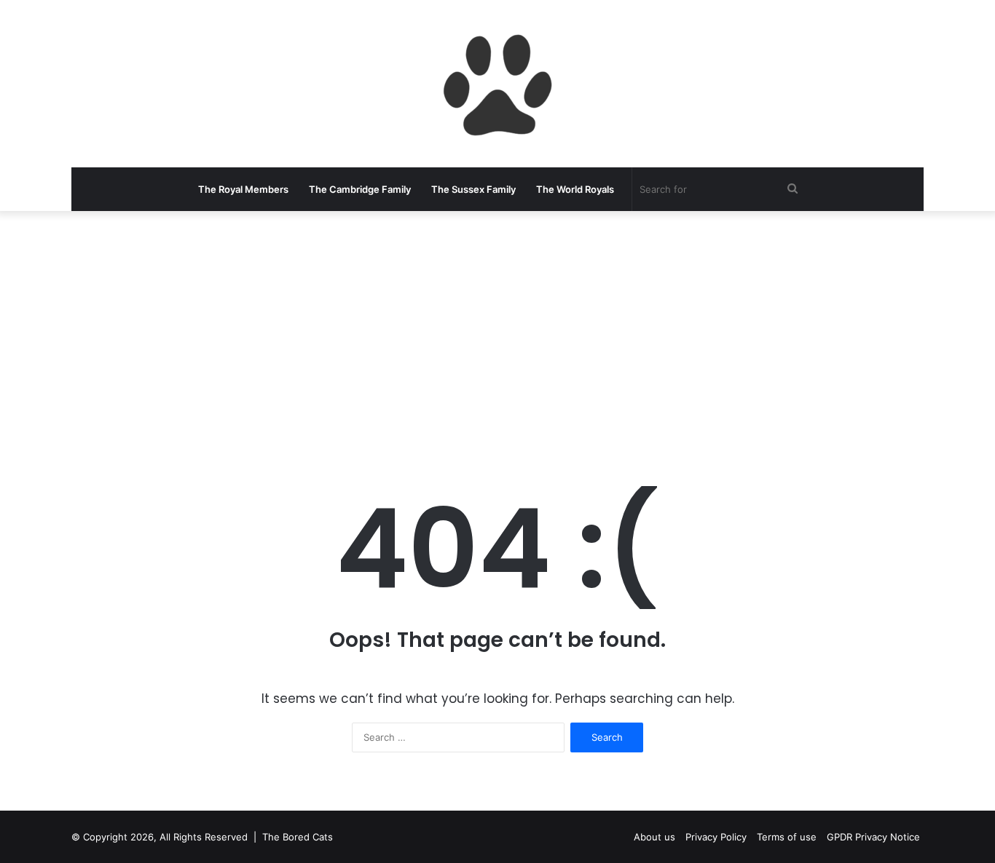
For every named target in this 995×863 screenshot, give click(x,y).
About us (654, 837)
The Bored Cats (297, 837)
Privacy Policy (716, 837)
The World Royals (575, 189)
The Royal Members (243, 189)
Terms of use (787, 837)
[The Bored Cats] (497, 83)
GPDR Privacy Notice (873, 837)
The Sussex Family (473, 189)
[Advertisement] (497, 327)
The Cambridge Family (360, 189)
